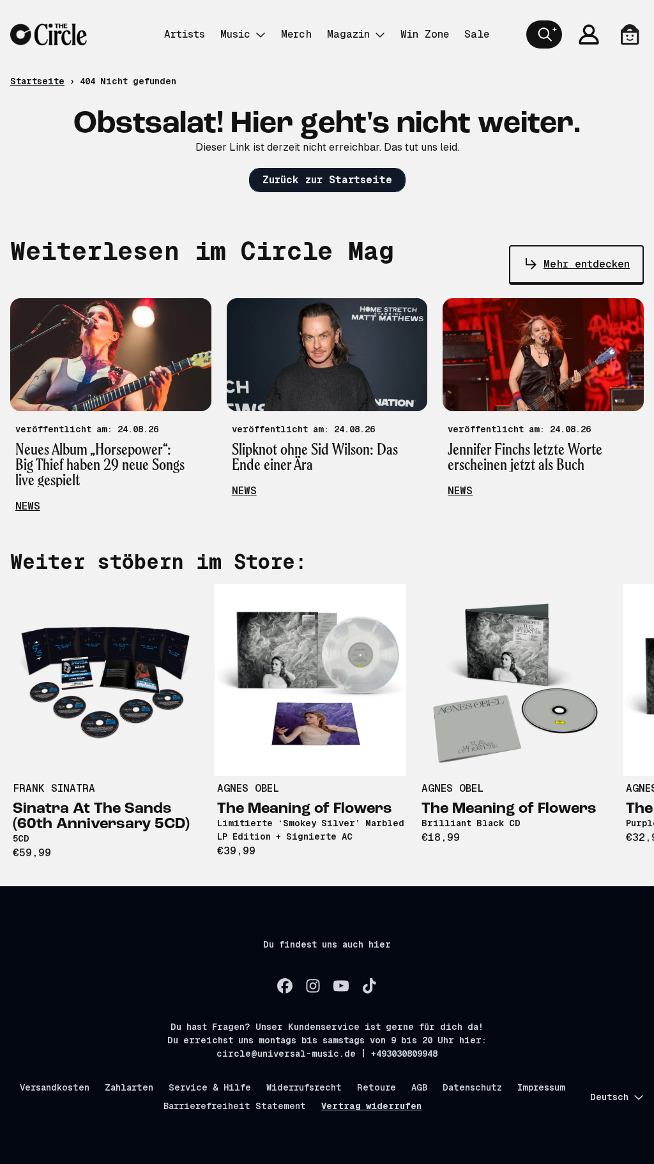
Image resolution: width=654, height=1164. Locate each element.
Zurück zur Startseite (327, 180)
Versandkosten (54, 1087)
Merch (296, 34)
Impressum (541, 1087)
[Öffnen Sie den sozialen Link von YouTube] (341, 986)
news (27, 506)
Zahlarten (129, 1087)
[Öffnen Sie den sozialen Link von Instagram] (313, 986)
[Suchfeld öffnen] (544, 34)
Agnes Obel (248, 788)
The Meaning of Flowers (304, 809)
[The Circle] (48, 34)
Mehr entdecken (587, 264)
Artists (184, 34)
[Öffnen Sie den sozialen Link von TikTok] (369, 986)
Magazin (348, 34)
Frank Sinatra (54, 788)
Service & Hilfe (210, 1087)
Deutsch (609, 1097)
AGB (419, 1087)
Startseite (37, 81)
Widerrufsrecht (304, 1087)
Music (235, 34)
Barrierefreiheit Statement (235, 1106)
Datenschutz (472, 1087)
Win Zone (424, 34)
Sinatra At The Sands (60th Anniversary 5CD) (101, 816)
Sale (476, 34)
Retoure (376, 1087)
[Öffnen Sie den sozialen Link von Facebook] (285, 986)
